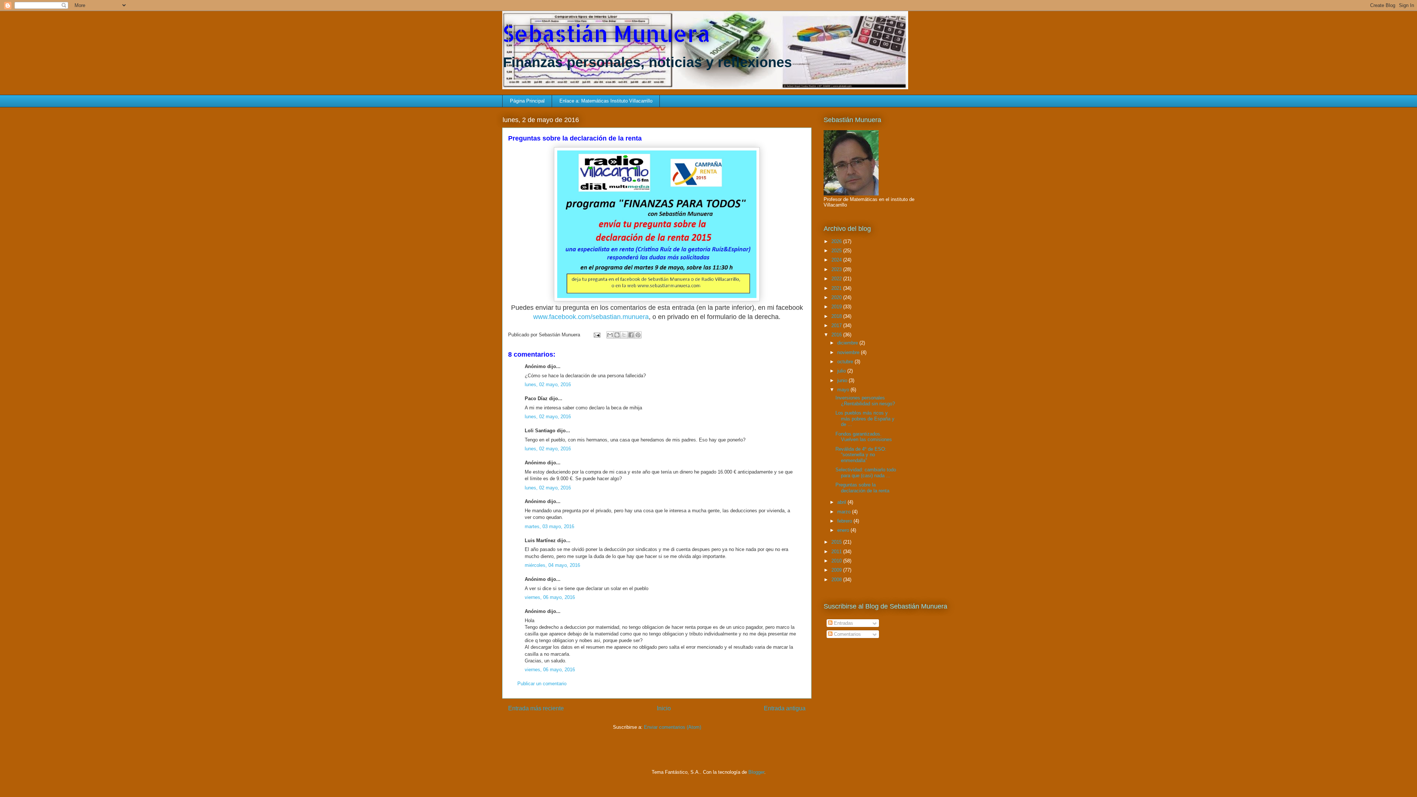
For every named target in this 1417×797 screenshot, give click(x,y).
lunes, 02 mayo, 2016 (548, 384)
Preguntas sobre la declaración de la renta (862, 487)
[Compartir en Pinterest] (638, 335)
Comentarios (846, 634)
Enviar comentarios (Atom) (672, 727)
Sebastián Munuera (606, 33)
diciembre (848, 343)
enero (844, 530)
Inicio (664, 708)
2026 (837, 241)
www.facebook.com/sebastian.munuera (591, 316)
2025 (837, 250)
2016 (837, 334)
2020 (837, 297)
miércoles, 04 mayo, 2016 (552, 565)
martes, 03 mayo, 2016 (549, 526)
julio (842, 371)
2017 (837, 325)
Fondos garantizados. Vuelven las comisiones (863, 437)
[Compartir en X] (624, 335)
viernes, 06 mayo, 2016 (550, 597)
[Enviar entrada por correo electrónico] (596, 334)
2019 (837, 306)
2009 (837, 570)
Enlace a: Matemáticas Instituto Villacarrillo (605, 101)
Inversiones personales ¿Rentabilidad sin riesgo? (865, 400)
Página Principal (527, 101)
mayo (844, 389)
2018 (837, 316)
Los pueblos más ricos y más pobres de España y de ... (864, 418)
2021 (837, 288)
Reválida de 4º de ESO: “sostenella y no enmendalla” (860, 454)
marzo (844, 511)
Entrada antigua (785, 708)
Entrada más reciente (536, 708)
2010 (837, 561)
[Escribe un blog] (617, 335)
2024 (837, 260)
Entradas (842, 623)
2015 (837, 542)
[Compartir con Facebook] (631, 335)
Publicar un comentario (541, 683)
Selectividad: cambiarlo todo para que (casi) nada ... (865, 472)
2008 (837, 579)
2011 (837, 551)
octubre (846, 361)
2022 (837, 278)
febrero (845, 521)
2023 (837, 269)
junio (843, 380)
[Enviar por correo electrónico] (610, 335)
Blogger (756, 772)
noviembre (849, 352)
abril (842, 502)
